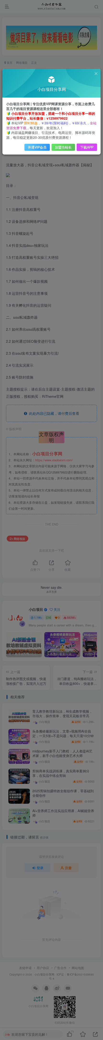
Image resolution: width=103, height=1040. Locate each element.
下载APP (86, 147)
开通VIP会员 (37, 147)
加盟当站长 (63, 147)
